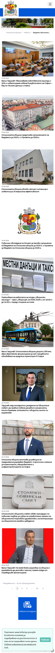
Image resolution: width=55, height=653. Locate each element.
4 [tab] (42, 24)
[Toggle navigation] (50, 4)
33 (38, 588)
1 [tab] (34, 24)
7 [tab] (49, 24)
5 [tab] (44, 24)
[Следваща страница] (43, 588)
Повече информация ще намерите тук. (20, 645)
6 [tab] (47, 24)
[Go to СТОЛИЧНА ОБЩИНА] (11, 8)
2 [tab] (36, 24)
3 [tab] (39, 24)
